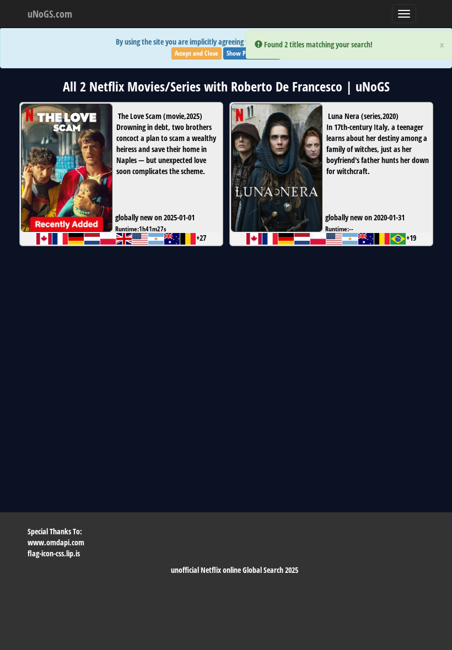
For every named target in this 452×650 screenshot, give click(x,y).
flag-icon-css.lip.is (54, 553)
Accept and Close (196, 53)
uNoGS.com (50, 13)
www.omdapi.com (56, 542)
